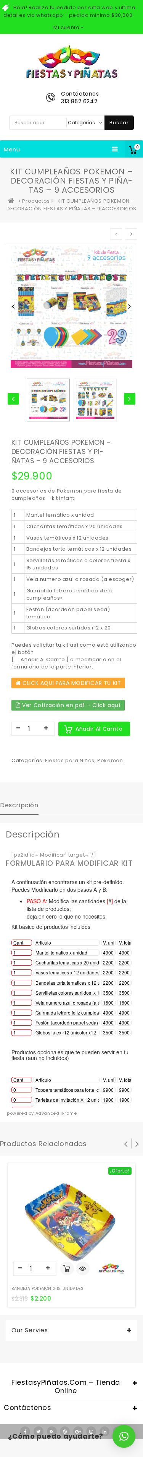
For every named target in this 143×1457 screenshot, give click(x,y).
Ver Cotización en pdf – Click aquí (71, 705)
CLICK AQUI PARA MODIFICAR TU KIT (71, 683)
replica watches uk (62, 1452)
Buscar (119, 122)
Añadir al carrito (99, 729)
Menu (12, 149)
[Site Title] (71, 61)
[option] (48, 400)
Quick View (83, 1269)
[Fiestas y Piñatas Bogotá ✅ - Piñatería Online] (13, 201)
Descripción (19, 805)
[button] (123, 1436)
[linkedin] (104, 1431)
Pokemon (110, 760)
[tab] (19, 806)
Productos (36, 201)
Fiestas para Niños (70, 760)
